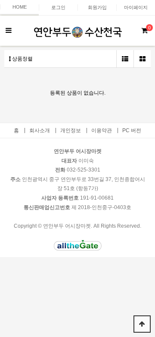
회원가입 (97, 7)
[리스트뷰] (124, 58)
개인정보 (70, 130)
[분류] (8, 30)
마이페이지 (136, 7)
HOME (19, 7)
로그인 (58, 7)
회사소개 (39, 130)
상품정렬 (22, 59)
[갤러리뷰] (142, 58)
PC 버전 (131, 130)
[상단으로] (142, 324)
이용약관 (101, 130)
